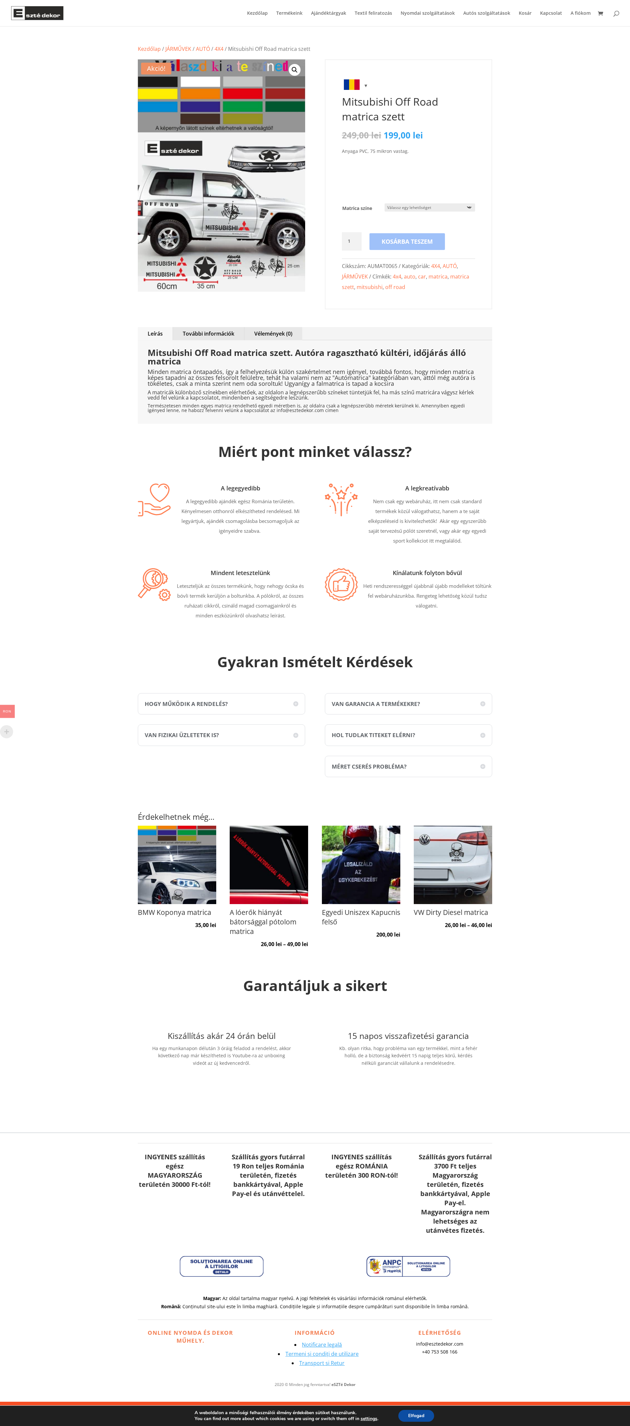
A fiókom (581, 13)
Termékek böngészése (408, 1083)
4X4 (219, 48)
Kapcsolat (551, 13)
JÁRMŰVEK (178, 48)
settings (369, 1419)
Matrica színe (357, 208)
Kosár (525, 13)
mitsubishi (370, 287)
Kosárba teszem (407, 241)
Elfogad (416, 1416)
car (422, 276)
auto (409, 276)
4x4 (397, 276)
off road (395, 287)
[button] (295, 70)
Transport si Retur (322, 1363)
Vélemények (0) (273, 333)
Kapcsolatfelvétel (221, 1083)
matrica (438, 276)
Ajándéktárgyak (328, 13)
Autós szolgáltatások (486, 13)
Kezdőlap (257, 13)
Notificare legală (322, 1344)
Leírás (155, 333)
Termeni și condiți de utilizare (322, 1353)
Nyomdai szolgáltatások (428, 13)
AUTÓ (203, 48)
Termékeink (289, 13)
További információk (208, 333)
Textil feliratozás (373, 13)
